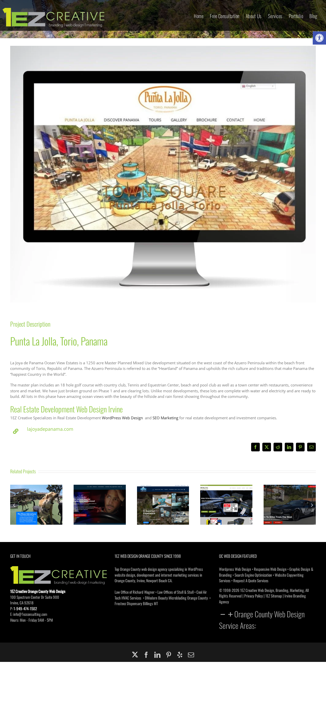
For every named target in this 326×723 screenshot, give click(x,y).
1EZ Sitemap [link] (273, 596)
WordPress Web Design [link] (122, 417)
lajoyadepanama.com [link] (50, 429)
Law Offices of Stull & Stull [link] (175, 592)
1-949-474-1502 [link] (25, 608)
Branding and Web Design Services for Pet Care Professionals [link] (36, 494)
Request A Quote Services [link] (250, 580)
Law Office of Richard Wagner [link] (135, 592)
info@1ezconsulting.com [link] (30, 614)
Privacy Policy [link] (253, 596)
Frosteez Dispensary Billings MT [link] (136, 603)
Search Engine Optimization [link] (253, 575)
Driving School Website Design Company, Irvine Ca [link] (289, 497)
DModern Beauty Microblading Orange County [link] (176, 598)
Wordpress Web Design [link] (235, 569)
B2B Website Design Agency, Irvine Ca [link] (226, 497)
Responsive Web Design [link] (270, 569)
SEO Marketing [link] (165, 417)
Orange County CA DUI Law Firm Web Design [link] (99, 497)
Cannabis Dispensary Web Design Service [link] (163, 497)
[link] (319, 38)
